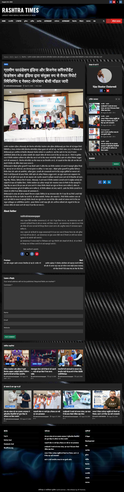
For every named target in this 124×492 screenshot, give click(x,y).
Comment (8, 285)
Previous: (22, 261)
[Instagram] (120, 1)
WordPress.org (8, 448)
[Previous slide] (116, 99)
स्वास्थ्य (88, 21)
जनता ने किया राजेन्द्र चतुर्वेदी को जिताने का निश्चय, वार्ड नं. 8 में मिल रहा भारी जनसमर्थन (94, 108)
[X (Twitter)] (117, 1)
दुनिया (26, 21)
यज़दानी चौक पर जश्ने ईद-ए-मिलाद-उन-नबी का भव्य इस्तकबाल (94, 146)
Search (92, 158)
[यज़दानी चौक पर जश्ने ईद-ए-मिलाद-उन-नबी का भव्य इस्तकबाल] (47, 399)
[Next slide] (119, 99)
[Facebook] (110, 1)
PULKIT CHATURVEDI (100, 416)
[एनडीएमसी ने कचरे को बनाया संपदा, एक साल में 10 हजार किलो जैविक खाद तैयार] (77, 399)
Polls (81, 21)
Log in (6, 436)
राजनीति (10, 21)
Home (4, 21)
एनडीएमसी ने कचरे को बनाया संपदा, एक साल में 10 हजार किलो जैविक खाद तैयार (76, 412)
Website (7, 328)
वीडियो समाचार (116, 21)
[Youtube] (114, 1)
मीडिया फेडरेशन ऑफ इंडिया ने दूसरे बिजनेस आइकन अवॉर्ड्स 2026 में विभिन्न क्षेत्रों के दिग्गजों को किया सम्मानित (16, 371)
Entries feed (8, 440)
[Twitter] (104, 90)
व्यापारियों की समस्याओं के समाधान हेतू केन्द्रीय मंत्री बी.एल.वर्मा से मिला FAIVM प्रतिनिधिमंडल (70, 371)
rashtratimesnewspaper (14, 86)
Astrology (48, 21)
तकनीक (39, 21)
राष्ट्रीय (107, 103)
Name (6, 312)
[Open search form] (104, 21)
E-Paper (18, 21)
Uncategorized (105, 117)
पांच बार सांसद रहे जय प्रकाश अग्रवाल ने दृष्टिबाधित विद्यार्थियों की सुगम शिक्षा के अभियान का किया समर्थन (94, 133)
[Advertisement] (62, 37)
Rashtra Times (20, 10)
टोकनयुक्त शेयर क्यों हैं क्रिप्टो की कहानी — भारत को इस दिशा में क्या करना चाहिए (43, 371)
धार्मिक (32, 21)
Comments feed (9, 444)
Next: (63, 264)
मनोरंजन (57, 21)
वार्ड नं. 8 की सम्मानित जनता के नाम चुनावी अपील (94, 121)
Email (6, 320)
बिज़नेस (74, 21)
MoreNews (71, 490)
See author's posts (30, 249)
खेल (94, 21)
